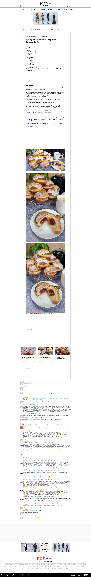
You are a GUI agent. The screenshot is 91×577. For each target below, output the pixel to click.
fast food (62, 566)
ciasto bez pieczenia (61, 568)
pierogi (53, 566)
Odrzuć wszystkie (79, 575)
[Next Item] (69, 18)
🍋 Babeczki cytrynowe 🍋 (45, 357)
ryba (11, 566)
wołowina (41, 568)
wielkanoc (43, 564)
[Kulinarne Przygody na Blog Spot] (41, 558)
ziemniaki (33, 564)
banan (28, 568)
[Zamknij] (89, 575)
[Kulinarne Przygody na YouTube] (50, 558)
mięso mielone (59, 564)
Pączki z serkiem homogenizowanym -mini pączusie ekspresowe (62, 358)
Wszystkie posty (24, 29)
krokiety (19, 566)
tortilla (49, 566)
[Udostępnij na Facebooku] (26, 335)
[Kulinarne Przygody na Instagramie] (44, 558)
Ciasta (31, 29)
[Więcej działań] (64, 36)
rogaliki (32, 568)
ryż (78, 564)
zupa (67, 568)
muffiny (45, 566)
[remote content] (46, 78)
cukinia (65, 564)
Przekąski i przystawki (54, 29)
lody (45, 568)
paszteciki (78, 566)
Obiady (46, 29)
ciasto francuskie (39, 566)
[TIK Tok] (53, 558)
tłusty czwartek (29, 329)
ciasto (7, 564)
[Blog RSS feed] (20, 6)
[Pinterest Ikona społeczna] (47, 558)
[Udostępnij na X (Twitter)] (29, 335)
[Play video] (45, 137)
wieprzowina (83, 564)
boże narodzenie (21, 564)
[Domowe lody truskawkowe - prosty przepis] (28, 351)
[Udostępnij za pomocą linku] (31, 335)
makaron (38, 564)
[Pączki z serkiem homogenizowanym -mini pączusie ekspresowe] (62, 351)
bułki (73, 566)
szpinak (33, 566)
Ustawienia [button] (73, 575)
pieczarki (48, 564)
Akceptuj (86, 575)
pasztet (49, 568)
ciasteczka (74, 564)
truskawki (69, 564)
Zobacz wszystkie (68, 344)
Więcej (62, 29)
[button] (69, 29)
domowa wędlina (84, 566)
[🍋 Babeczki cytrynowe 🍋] (45, 351)
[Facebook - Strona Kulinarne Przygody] (38, 558)
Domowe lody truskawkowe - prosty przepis (28, 358)
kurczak (11, 564)
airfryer (24, 568)
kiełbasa (15, 566)
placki (66, 566)
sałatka (15, 564)
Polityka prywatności (15, 575)
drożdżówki (53, 564)
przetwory (24, 566)
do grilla (57, 566)
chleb (70, 566)
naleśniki (36, 568)
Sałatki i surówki (38, 29)
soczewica (54, 568)
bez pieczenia (27, 564)
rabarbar (29, 566)
